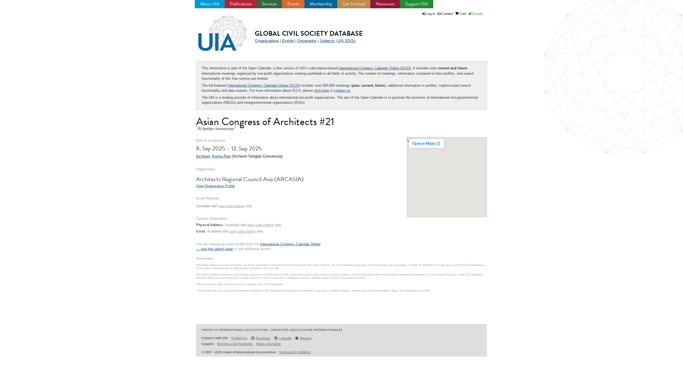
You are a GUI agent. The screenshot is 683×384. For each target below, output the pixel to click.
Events (293, 4)
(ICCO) (375, 68)
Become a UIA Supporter (235, 344)
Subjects (327, 40)
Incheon (203, 156)
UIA (216, 30)
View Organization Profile (215, 186)
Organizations (267, 40)
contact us (342, 91)
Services (269, 4)
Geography (307, 40)
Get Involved (354, 4)
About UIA (210, 4)
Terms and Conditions (295, 352)
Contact (447, 14)
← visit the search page (214, 249)
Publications (241, 4)
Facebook (263, 338)
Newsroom (385, 4)
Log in (430, 14)
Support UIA (416, 4)
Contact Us (239, 338)
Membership (321, 4)
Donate (477, 14)
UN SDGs (347, 40)
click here (321, 91)
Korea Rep (221, 156)
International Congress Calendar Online (290, 244)
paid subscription (232, 206)
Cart (462, 14)
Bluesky (306, 338)
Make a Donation (268, 344)
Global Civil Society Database (309, 33)
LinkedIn (285, 338)
